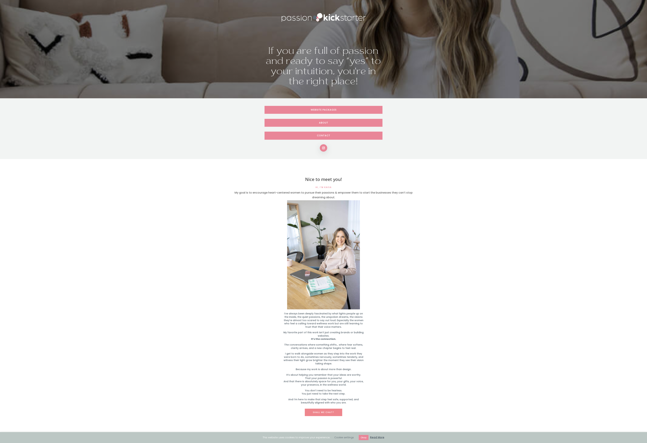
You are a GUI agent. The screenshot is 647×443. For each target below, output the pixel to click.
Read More (377, 437)
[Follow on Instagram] (323, 148)
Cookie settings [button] (344, 437)
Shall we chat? (323, 412)
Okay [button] (363, 437)
